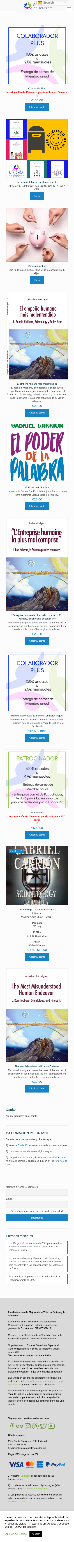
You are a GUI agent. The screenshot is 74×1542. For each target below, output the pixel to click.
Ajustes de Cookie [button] (16, 1534)
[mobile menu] (69, 9)
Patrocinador (37, 812)
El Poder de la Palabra (37, 487)
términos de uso (16, 1501)
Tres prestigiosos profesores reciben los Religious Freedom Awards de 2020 (35, 1278)
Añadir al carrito (37, 107)
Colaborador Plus (37, 88)
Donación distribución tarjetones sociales (37, 182)
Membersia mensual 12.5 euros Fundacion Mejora (37, 715)
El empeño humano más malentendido (37, 383)
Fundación (22, 1145)
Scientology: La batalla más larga (37, 909)
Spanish (48, 2)
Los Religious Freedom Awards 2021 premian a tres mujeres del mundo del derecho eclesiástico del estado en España (35, 1246)
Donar (37, 196)
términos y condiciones (36, 1488)
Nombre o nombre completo (22, 1186)
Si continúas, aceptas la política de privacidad (36, 1211)
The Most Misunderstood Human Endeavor (37, 1066)
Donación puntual (37, 266)
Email (9, 1198)
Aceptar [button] (36, 1534)
